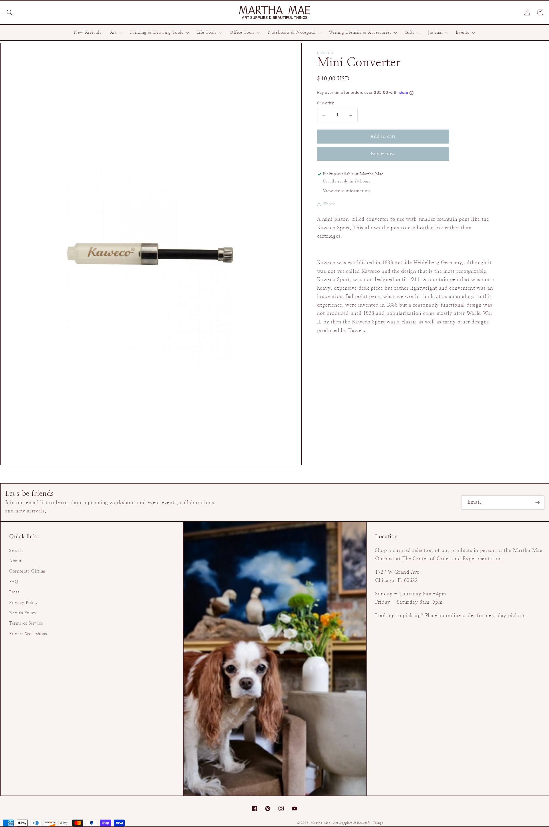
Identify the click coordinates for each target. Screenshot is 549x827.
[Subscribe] (537, 502)
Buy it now (383, 154)
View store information (346, 191)
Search (16, 550)
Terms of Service (26, 623)
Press (14, 592)
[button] (9, 12)
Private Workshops (28, 634)
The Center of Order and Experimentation (452, 558)
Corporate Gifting (27, 571)
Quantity (325, 104)
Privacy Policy (23, 603)
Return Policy (23, 613)
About (15, 561)
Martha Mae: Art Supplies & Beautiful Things (347, 823)
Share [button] (329, 204)
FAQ (14, 582)
